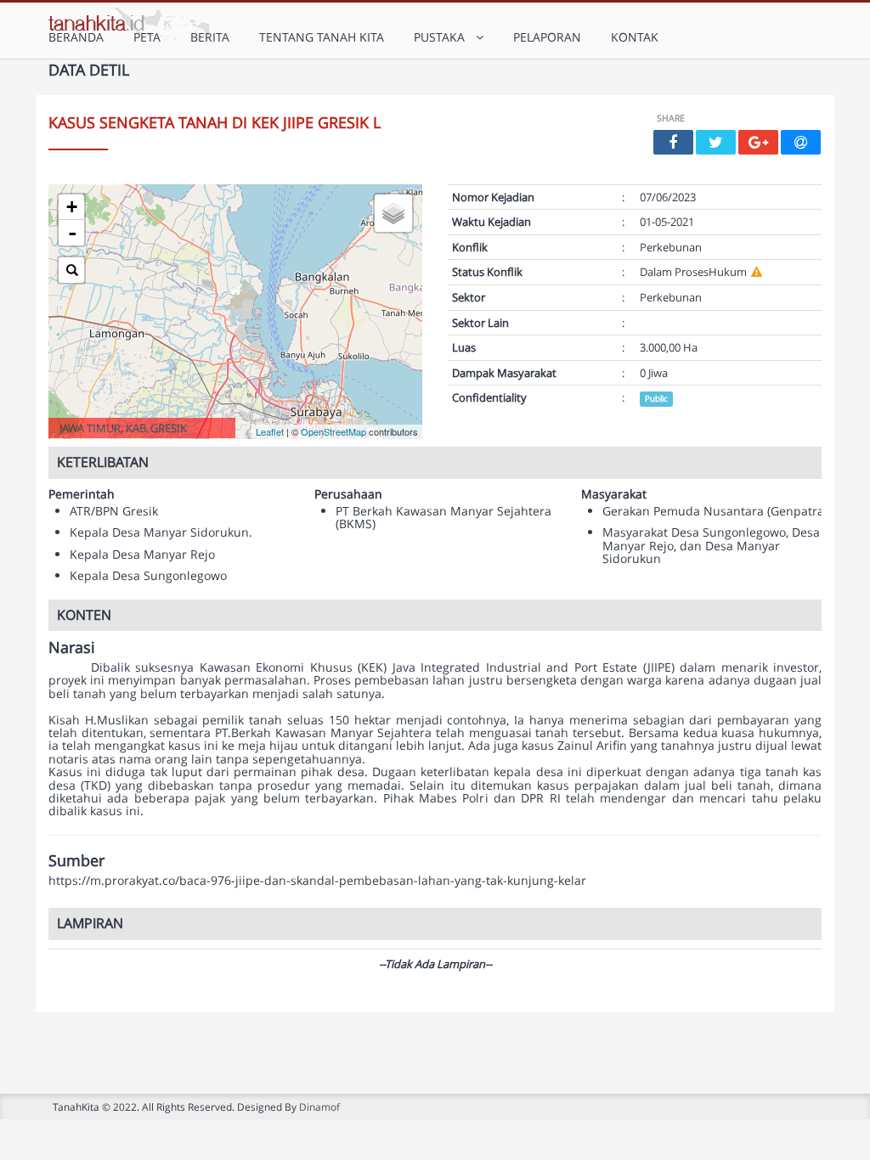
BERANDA (76, 37)
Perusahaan (348, 493)
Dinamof (319, 1106)
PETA (147, 37)
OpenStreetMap (333, 431)
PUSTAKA (443, 37)
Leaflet (270, 431)
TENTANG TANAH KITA (321, 37)
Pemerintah (81, 493)
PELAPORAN (547, 37)
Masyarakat (614, 493)
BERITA (209, 37)
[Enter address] (71, 270)
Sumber (76, 861)
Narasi (71, 647)
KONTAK (634, 37)
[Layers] (393, 213)
